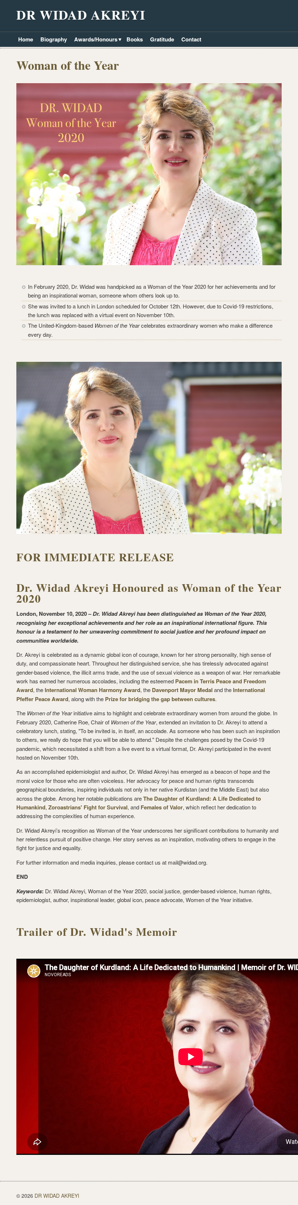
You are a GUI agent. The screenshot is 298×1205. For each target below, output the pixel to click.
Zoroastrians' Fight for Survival (88, 807)
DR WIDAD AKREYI (80, 14)
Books (134, 39)
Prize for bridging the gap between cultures (160, 699)
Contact (191, 39)
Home (25, 39)
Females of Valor (162, 807)
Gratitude (162, 39)
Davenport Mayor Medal (182, 690)
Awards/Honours (94, 40)
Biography (53, 39)
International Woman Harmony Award (92, 690)
